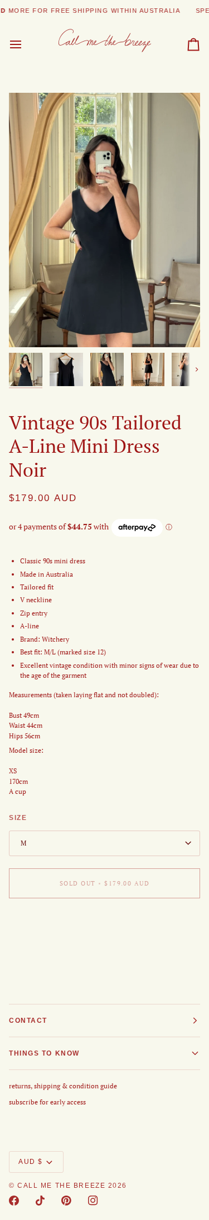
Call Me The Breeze (61, 1185)
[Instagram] (93, 1201)
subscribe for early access (47, 1102)
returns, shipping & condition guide (63, 1086)
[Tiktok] (40, 1201)
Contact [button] (28, 1020)
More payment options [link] (42, 948)
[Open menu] (25, 44)
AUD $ (30, 1162)
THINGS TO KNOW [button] (44, 1053)
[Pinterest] (66, 1201)
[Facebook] (14, 1201)
